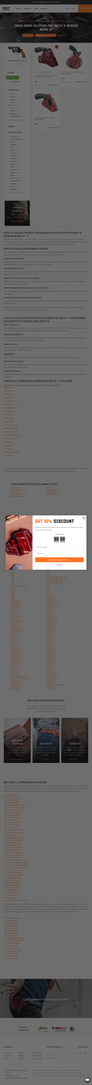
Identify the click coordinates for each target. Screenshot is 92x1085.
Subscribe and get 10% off (59, 560)
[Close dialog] (84, 518)
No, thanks (59, 565)
